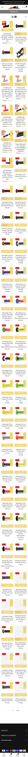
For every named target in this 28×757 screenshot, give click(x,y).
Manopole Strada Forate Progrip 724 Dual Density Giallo (7, 672)
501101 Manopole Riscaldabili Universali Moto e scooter (20, 66)
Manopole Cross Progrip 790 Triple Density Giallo (20, 478)
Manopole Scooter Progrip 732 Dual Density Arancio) (7, 257)
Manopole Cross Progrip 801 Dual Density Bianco (7, 372)
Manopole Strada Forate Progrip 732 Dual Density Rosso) (7, 204)
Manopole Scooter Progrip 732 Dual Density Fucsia (7, 65)
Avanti (17, 710)
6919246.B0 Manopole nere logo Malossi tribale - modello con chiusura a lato (7, 175)
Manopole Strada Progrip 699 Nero (20, 700)
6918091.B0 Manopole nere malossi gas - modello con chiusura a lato (7, 146)
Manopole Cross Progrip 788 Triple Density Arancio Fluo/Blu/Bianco (7, 315)
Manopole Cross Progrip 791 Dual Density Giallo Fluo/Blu (20, 286)
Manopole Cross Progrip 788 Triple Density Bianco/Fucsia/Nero (7, 563)
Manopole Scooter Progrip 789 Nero (7, 700)
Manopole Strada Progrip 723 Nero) (20, 230)
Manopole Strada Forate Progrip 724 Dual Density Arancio (21, 672)
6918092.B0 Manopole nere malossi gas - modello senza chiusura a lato (21, 120)
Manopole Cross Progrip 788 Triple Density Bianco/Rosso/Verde (7, 344)
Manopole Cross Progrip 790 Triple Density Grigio (20, 505)
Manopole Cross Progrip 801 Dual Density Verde (20, 372)
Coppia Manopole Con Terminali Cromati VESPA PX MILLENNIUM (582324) (20, 147)
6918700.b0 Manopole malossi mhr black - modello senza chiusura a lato (7, 37)
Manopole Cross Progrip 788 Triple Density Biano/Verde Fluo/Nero (20, 533)
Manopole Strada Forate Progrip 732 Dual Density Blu (20, 39)
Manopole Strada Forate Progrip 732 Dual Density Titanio (21, 591)
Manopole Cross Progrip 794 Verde (20, 425)
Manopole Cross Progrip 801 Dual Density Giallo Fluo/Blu (20, 258)
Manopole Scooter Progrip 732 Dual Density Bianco (20, 617)
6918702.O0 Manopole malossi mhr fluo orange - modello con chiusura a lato (7, 120)
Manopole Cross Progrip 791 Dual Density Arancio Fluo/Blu (7, 286)
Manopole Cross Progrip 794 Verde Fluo (20, 399)
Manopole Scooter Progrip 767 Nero (20, 561)
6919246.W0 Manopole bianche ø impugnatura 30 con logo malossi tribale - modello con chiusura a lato (7, 93)
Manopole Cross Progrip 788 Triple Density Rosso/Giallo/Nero (21, 344)
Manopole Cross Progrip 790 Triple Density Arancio (7, 532)
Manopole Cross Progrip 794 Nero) (20, 175)
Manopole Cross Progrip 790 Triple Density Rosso (7, 505)
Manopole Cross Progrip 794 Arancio (21, 451)
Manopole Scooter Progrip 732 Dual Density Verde (7, 645)
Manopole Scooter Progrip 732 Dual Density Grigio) (7, 230)
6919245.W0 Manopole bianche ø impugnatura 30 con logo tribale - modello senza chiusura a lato (20, 92)
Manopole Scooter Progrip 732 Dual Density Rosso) (20, 204)
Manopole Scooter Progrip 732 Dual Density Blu (20, 644)
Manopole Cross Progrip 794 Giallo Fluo (7, 399)
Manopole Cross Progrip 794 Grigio (7, 450)
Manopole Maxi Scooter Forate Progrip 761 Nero (7, 591)
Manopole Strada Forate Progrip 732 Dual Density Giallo (7, 618)
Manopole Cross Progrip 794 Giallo (7, 425)
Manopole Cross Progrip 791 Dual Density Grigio (7, 478)
